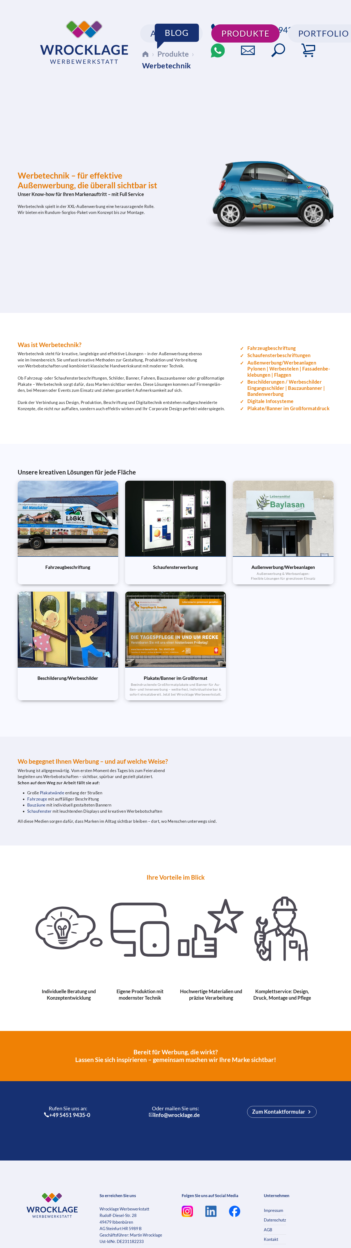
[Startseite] (145, 54)
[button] (278, 51)
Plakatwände (52, 792)
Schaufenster (39, 811)
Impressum (273, 1210)
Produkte (173, 53)
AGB (268, 1229)
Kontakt (271, 1239)
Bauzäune (36, 804)
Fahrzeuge (37, 798)
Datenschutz (275, 1219)
